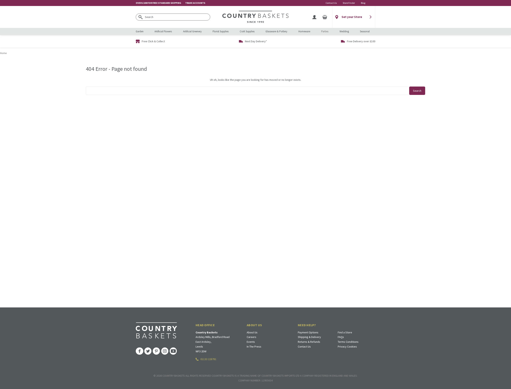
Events (251, 342)
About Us (252, 332)
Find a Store (345, 332)
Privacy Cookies (347, 346)
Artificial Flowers (163, 31)
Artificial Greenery (192, 31)
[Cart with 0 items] (324, 17)
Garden (140, 31)
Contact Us (331, 2)
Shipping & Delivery (309, 337)
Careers (251, 337)
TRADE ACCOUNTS (195, 2)
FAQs (341, 337)
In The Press (254, 346)
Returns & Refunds (309, 342)
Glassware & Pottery (276, 31)
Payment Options (308, 332)
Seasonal (365, 31)
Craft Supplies (247, 31)
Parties (324, 31)
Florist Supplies (221, 31)
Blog (363, 2)
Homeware (304, 31)
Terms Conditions (348, 342)
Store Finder (349, 2)
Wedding (344, 31)
